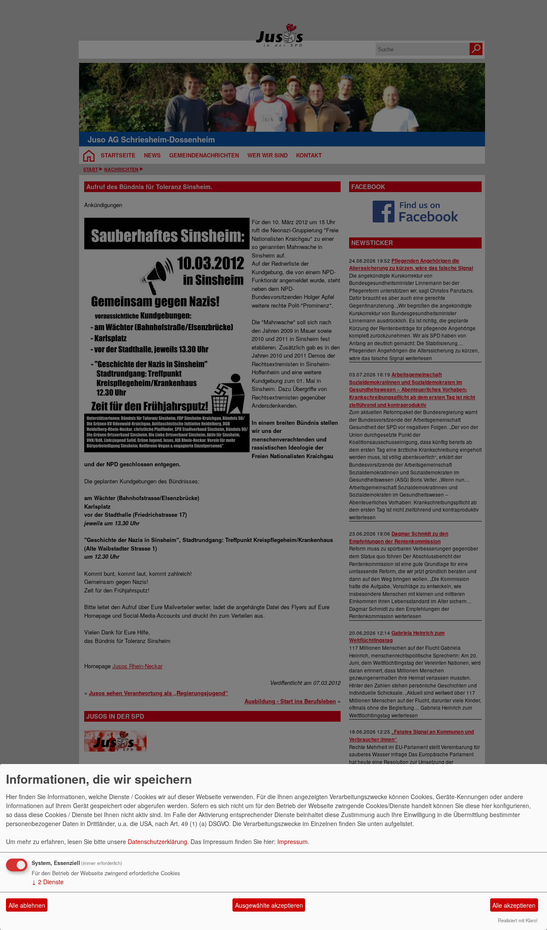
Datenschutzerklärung (157, 841)
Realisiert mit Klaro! (518, 920)
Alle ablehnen (27, 905)
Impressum (292, 841)
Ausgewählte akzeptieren (269, 905)
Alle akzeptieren (513, 905)
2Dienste (48, 881)
